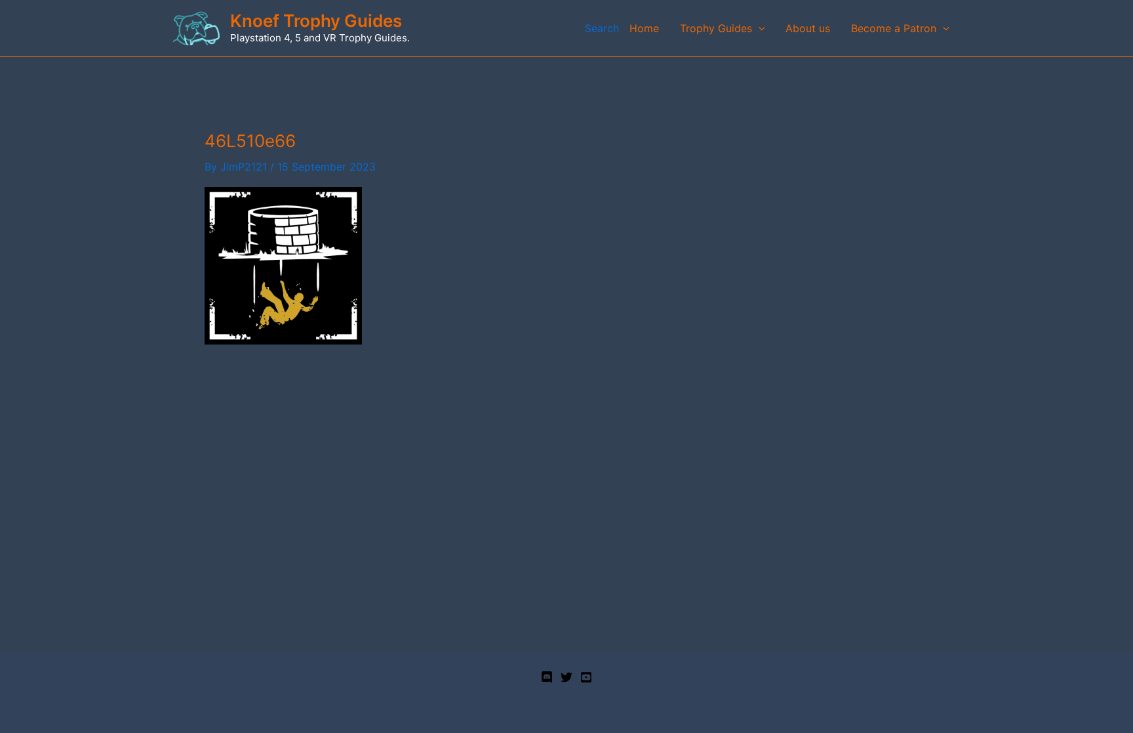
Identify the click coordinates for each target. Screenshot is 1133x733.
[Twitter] (566, 677)
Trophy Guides (716, 28)
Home (644, 28)
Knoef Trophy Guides (316, 20)
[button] (758, 28)
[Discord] (547, 677)
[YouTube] (586, 677)
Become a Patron (893, 28)
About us (807, 28)
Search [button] (602, 28)
